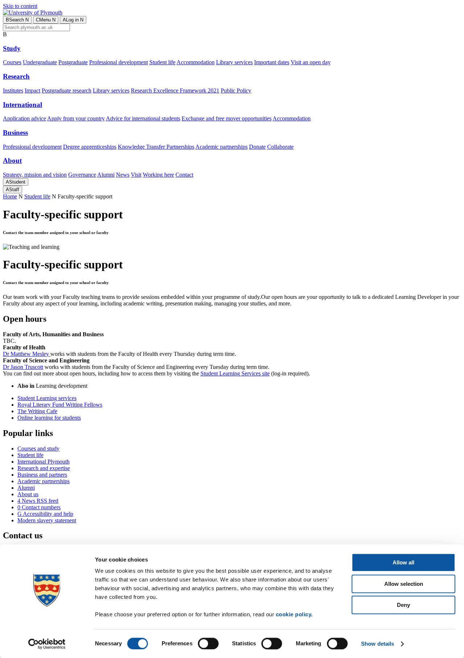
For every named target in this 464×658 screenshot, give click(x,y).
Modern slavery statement (46, 520)
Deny (403, 605)
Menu (45, 19)
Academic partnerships (221, 147)
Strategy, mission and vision (35, 175)
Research (16, 76)
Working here (158, 175)
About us (27, 494)
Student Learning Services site (235, 373)
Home (10, 196)
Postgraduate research (66, 90)
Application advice (24, 118)
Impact (32, 90)
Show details (377, 644)
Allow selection (403, 584)
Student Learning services (46, 398)
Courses (12, 62)
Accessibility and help (45, 514)
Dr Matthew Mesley (26, 354)
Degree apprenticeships (89, 147)
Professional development (118, 62)
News (122, 175)
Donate (257, 147)
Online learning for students (49, 418)
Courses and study (38, 448)
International (22, 104)
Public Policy (236, 90)
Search (17, 19)
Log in (73, 19)
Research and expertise (43, 468)
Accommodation (196, 62)
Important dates (271, 62)
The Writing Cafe (37, 411)
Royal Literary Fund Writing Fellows (59, 405)
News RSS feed (37, 501)
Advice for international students (143, 118)
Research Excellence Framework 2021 (175, 90)
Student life (162, 62)
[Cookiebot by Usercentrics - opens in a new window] (47, 643)
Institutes (13, 90)
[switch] (208, 643)
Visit (136, 175)
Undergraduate (40, 62)
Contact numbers (39, 507)
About (12, 160)
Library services (234, 62)
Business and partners (42, 475)
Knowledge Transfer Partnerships (156, 147)
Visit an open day (311, 62)
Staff (12, 189)
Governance (82, 175)
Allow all (403, 562)
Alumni (106, 175)
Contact (184, 175)
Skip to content (20, 6)
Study (12, 48)
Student (15, 182)
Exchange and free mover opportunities (227, 118)
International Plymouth (43, 461)
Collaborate (280, 147)
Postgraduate (73, 62)
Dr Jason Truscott (23, 367)
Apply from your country (76, 118)
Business (15, 132)
